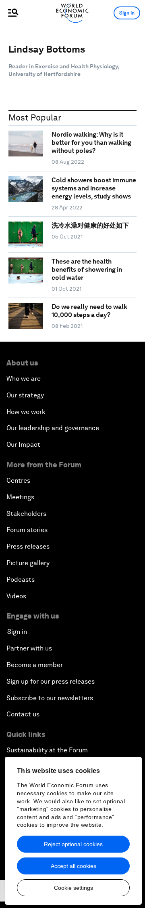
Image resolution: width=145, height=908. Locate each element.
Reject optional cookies (73, 844)
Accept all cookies (73, 866)
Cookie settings (73, 888)
